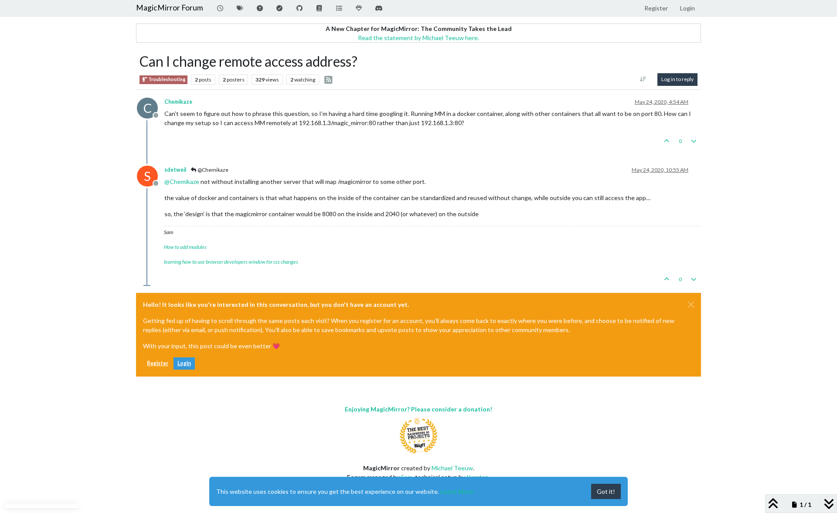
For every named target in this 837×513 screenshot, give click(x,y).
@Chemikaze (212, 169)
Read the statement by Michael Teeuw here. (418, 37)
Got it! (606, 491)
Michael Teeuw (452, 468)
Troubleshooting (166, 79)
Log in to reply (677, 79)
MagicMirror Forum (169, 7)
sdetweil (175, 169)
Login (184, 363)
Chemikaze (178, 102)
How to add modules (185, 247)
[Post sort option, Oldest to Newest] (643, 79)
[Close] (691, 304)
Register (157, 363)
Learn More (456, 491)
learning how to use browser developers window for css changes (231, 261)
